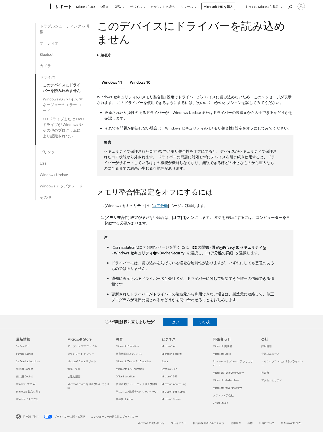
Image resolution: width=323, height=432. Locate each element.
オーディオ (49, 42)
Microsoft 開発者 (222, 346)
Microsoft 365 (85, 6)
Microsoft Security (172, 353)
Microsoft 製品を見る (28, 391)
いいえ (205, 321)
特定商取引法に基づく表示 (208, 423)
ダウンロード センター (80, 353)
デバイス (136, 6)
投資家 (265, 372)
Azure (165, 361)
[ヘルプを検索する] (290, 6)
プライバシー (179, 423)
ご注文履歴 (73, 376)
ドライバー (49, 76)
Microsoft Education (127, 346)
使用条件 (236, 423)
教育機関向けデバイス (129, 353)
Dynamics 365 (170, 369)
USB (43, 163)
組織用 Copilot (24, 369)
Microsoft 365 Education (130, 369)
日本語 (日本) (30, 416)
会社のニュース (270, 353)
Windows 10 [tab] (140, 82)
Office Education (125, 376)
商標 (250, 423)
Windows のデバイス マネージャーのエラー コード (63, 104)
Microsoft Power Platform (227, 387)
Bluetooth (48, 54)
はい (175, 321)
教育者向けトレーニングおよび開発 (136, 384)
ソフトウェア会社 (223, 395)
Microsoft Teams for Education (133, 361)
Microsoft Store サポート (81, 361)
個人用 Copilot (24, 376)
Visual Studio (220, 403)
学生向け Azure (125, 399)
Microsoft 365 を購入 (218, 6)
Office (104, 6)
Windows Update (54, 174)
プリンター (49, 151)
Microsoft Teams (171, 399)
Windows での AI (25, 384)
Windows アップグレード (61, 185)
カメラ (45, 65)
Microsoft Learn (222, 353)
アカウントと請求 (162, 6)
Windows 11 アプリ (27, 399)
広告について (267, 423)
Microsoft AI (168, 346)
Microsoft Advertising (174, 384)
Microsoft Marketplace (226, 380)
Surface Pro (22, 346)
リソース (187, 6)
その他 (45, 197)
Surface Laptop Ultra (28, 361)
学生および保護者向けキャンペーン (136, 391)
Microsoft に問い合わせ (151, 423)
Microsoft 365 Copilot (174, 391)
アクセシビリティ (271, 380)
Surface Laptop (24, 353)
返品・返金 (73, 369)
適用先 (105, 55)
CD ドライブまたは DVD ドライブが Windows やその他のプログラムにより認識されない (63, 127)
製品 (118, 6)
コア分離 (160, 205)
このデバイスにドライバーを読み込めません (62, 87)
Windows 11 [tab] (112, 82)
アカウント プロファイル (82, 346)
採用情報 (266, 346)
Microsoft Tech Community (228, 372)
